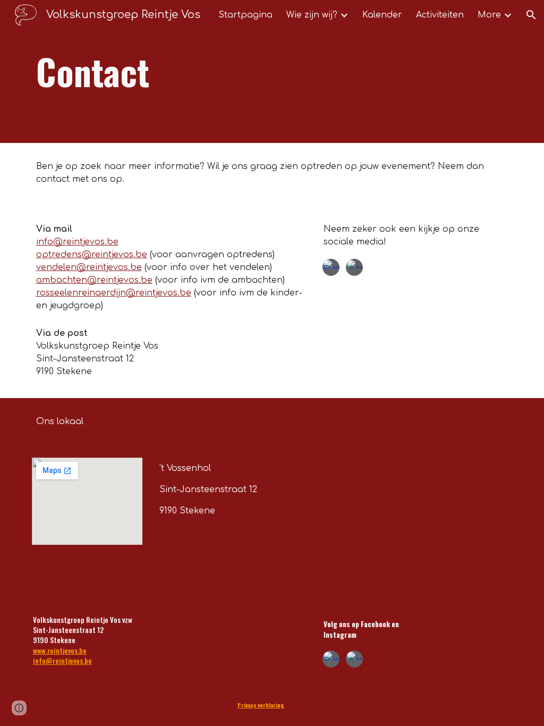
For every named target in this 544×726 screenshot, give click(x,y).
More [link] (489, 15)
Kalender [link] (382, 15)
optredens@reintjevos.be (91, 254)
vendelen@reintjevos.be (89, 267)
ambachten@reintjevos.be (94, 280)
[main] (231, 71)
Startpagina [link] (245, 15)
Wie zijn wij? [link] (311, 15)
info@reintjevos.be (77, 242)
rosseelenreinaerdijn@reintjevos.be (113, 293)
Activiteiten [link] (440, 15)
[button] (531, 15)
